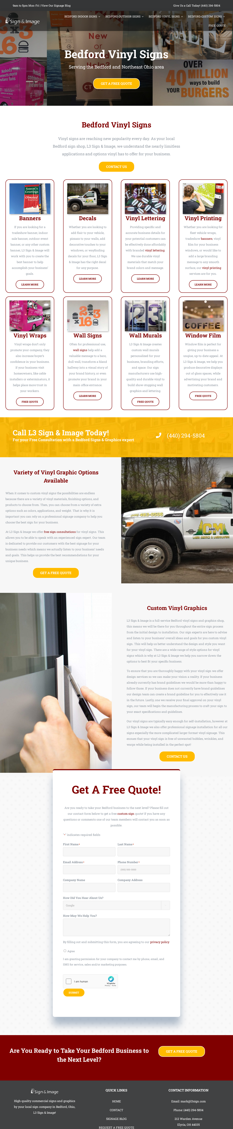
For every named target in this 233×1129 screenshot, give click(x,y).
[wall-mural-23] (145, 302)
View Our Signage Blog (55, 5)
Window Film (203, 335)
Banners (30, 218)
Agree (71, 951)
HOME (116, 1101)
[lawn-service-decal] (87, 185)
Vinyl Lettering (145, 218)
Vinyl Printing (203, 218)
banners (206, 238)
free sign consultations (60, 532)
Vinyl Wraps (29, 335)
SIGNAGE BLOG (116, 1119)
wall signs (80, 350)
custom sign (125, 813)
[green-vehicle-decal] (203, 185)
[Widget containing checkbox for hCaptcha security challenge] (90, 981)
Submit (74, 992)
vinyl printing (211, 268)
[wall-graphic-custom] (87, 302)
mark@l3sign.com (193, 1101)
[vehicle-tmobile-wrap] (29, 302)
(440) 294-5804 (193, 1110)
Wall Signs (87, 335)
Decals (87, 218)
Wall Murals (145, 335)
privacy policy (159, 942)
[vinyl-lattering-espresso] (145, 185)
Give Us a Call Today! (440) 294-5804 (196, 5)
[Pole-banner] (29, 185)
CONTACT (116, 1110)
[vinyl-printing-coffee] (203, 302)
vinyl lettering (155, 250)
